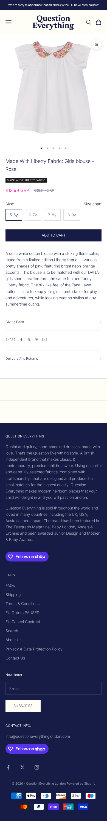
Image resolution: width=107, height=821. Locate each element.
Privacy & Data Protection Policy (34, 649)
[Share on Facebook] (21, 339)
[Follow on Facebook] (8, 767)
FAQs (10, 585)
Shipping (13, 594)
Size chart (93, 203)
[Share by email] (44, 339)
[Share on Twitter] (29, 339)
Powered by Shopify (80, 783)
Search (11, 630)
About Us (13, 639)
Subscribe (23, 706)
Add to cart (54, 235)
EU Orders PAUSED (22, 612)
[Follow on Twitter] (22, 767)
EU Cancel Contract (22, 621)
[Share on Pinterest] (37, 339)
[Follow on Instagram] (37, 767)
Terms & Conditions (22, 603)
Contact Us (15, 658)
